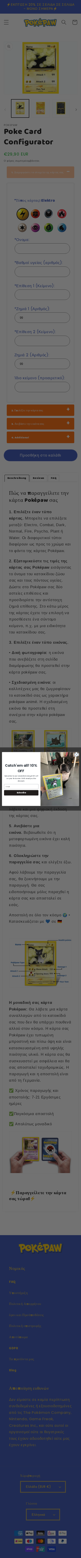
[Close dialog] (76, 754)
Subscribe (21, 793)
